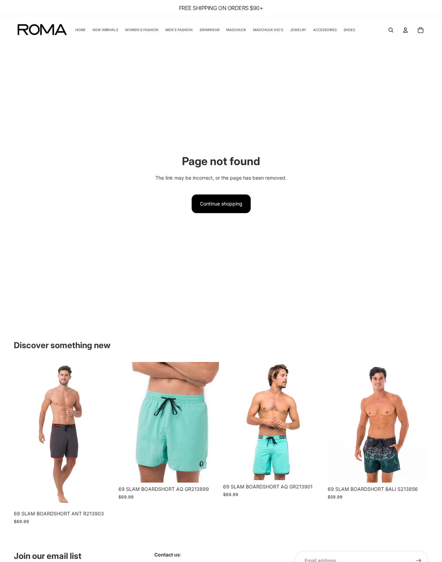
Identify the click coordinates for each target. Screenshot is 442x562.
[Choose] (103, 496)
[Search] (390, 30)
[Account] (405, 30)
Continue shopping (221, 204)
